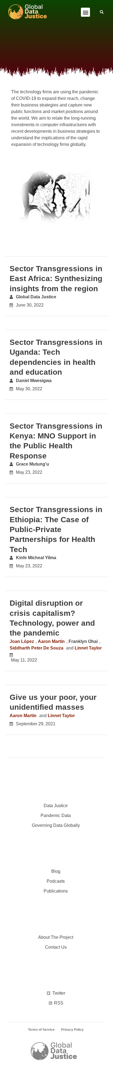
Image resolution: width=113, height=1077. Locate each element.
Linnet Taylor (88, 648)
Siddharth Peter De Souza (36, 648)
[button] (85, 12)
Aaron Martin (51, 641)
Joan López (22, 641)
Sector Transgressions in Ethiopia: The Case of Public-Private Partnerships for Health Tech (56, 529)
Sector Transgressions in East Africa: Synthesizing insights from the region (56, 278)
